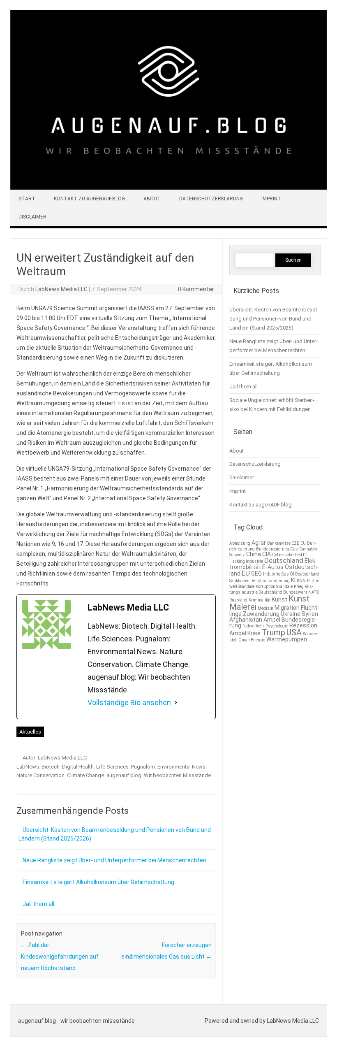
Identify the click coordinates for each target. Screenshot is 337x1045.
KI (293, 580)
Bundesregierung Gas (277, 549)
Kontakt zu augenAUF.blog (89, 199)
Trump (273, 632)
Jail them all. (39, 904)
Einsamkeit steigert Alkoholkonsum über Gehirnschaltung (98, 882)
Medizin (265, 608)
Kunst (279, 599)
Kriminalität (259, 600)
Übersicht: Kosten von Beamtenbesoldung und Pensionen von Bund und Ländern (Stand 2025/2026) (274, 319)
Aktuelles (30, 732)
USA (294, 632)
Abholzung (239, 543)
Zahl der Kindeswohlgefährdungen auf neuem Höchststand (60, 956)
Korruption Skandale (274, 586)
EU (246, 573)
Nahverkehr (253, 626)
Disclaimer (32, 217)
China (253, 554)
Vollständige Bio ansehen (129, 702)
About (152, 199)
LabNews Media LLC (61, 289)
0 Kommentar (196, 289)
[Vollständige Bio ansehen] (176, 703)
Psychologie (276, 626)
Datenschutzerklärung (211, 199)
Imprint (271, 199)
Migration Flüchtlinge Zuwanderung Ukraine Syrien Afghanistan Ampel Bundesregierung (274, 616)
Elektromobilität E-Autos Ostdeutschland (274, 567)
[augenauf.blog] (168, 187)
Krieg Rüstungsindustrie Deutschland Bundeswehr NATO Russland (274, 593)
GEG (256, 573)
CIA (266, 554)
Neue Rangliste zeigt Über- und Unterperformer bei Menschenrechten (114, 860)
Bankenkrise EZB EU (286, 543)
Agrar (259, 542)
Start (26, 199)
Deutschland (283, 560)
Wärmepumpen (286, 639)
